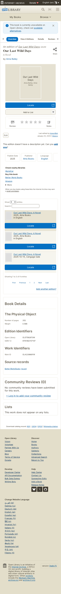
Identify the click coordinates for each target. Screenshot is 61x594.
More (9, 185)
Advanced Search (39, 457)
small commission (13, 191)
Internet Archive (19, 567)
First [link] (14, 283)
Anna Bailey (11, 59)
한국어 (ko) (10, 531)
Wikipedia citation (51, 426)
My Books (15, 17)
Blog (7, 454)
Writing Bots (10, 482)
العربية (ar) (9, 503)
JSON (34, 426)
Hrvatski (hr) (10, 524)
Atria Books (28, 158)
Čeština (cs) (10, 506)
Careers (8, 451)
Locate (30, 105)
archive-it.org (29, 580)
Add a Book (36, 482)
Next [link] (40, 283)
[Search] (43, 9)
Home (34, 441)
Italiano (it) (9, 528)
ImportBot (54, 133)
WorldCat (9, 171)
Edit (6, 135)
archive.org (13, 580)
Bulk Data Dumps (12, 478)
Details (41, 39)
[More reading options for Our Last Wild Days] (53, 112)
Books (34, 444)
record (24, 369)
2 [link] (34, 283)
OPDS (40, 426)
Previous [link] (22, 283)
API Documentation (13, 475)
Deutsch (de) (10, 509)
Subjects (35, 451)
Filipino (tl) (9, 553)
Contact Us (36, 475)
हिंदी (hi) (8, 521)
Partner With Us (12, 448)
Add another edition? (46, 289)
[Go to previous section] (3, 39)
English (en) (10, 512)
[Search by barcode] (50, 9)
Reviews (51, 39)
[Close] (53, 26)
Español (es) (10, 515)
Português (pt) (11, 534)
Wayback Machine (27, 578)
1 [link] (29, 283)
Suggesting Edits (39, 478)
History (55, 136)
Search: (8, 206)
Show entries (13, 202)
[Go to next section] (57, 39)
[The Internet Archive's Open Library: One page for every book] (14, 9)
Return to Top (37, 460)
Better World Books (13, 177)
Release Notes (37, 485)
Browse (44, 17)
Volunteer (9, 444)
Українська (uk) (12, 546)
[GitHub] (45, 489)
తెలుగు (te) (9, 543)
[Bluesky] (34, 489)
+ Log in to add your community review (28, 395)
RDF (28, 426)
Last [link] (47, 283)
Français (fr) (10, 518)
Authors (35, 448)
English (44, 158)
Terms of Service (12, 457)
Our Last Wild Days (29, 46)
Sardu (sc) (9, 540)
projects (29, 576)
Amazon (8, 181)
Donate (33, 3)
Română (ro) (10, 537)
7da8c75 (53, 566)
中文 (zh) (9, 549)
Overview (12, 39)
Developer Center (12, 472)
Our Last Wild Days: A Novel (27, 212)
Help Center (36, 472)
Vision (7, 441)
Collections (36, 454)
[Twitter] (39, 489)
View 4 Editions (27, 39)
